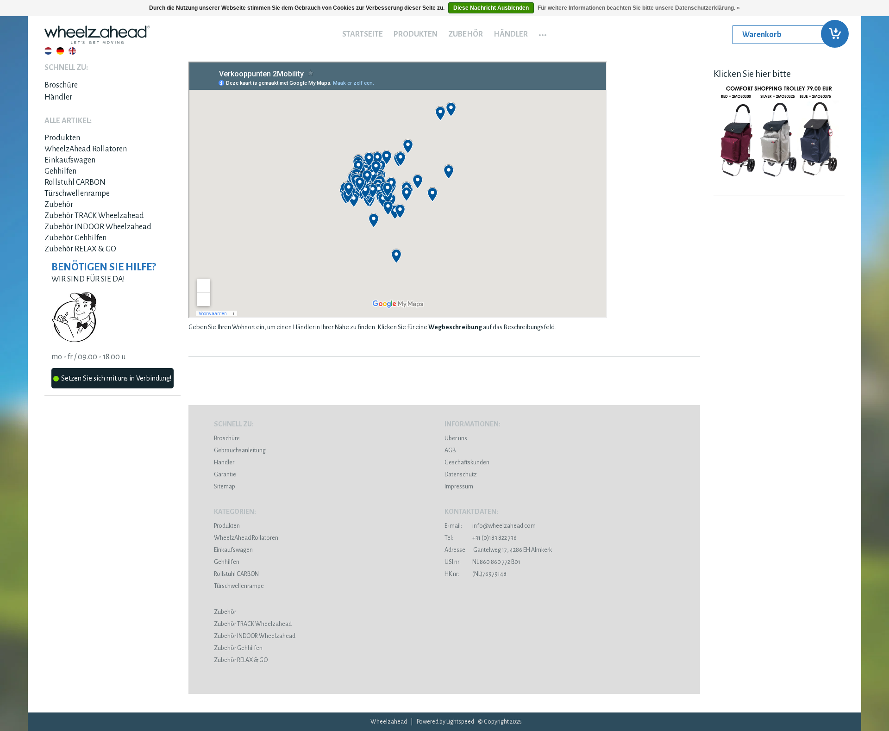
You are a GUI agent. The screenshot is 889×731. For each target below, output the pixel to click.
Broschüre (61, 85)
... (542, 32)
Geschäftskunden (466, 462)
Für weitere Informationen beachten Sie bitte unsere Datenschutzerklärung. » (639, 8)
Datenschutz (460, 474)
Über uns (455, 438)
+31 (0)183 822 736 (480, 538)
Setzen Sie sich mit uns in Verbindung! (116, 378)
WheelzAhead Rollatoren (85, 149)
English (72, 51)
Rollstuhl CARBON (75, 182)
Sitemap (224, 486)
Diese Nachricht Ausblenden (491, 8)
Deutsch (60, 51)
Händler (511, 34)
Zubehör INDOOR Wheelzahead (97, 227)
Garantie (225, 474)
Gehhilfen (60, 171)
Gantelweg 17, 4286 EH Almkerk (498, 550)
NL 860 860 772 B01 (482, 562)
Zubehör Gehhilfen (75, 238)
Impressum (458, 486)
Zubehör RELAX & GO (80, 249)
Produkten (416, 34)
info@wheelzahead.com (504, 526)
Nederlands (48, 51)
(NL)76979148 (475, 574)
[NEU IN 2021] (779, 182)
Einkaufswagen (69, 160)
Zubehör (465, 34)
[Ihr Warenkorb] (788, 35)
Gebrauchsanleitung (240, 450)
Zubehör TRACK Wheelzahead (94, 216)
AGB (450, 450)
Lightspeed (460, 722)
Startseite (362, 34)
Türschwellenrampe (77, 193)
